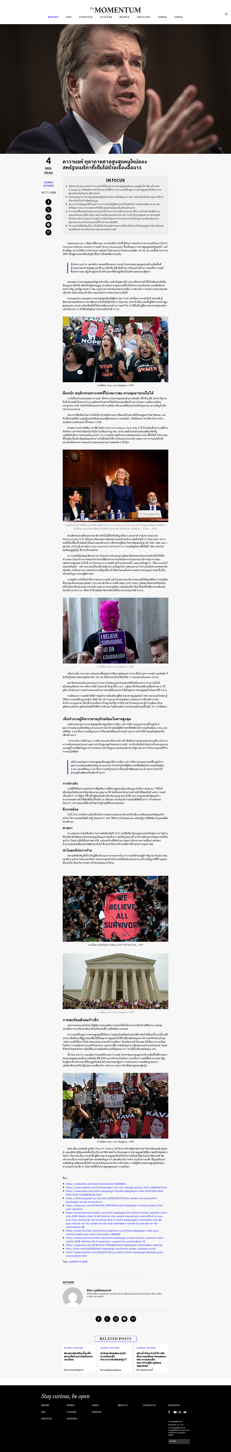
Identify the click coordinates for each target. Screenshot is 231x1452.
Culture (106, 17)
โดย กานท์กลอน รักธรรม (110, 1370)
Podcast (97, 1412)
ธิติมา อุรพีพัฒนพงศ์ (99, 1290)
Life (69, 17)
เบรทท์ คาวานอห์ (78, 1261)
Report (53, 17)
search (226, 14)
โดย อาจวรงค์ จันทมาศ (73, 1370)
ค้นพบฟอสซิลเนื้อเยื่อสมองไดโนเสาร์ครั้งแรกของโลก (78, 1356)
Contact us (149, 1405)
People (125, 17)
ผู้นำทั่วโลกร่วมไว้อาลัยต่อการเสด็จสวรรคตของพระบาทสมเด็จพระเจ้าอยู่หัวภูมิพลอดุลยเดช (151, 1359)
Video (178, 17)
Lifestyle (86, 17)
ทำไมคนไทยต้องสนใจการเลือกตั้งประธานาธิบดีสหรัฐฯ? (113, 1356)
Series (162, 17)
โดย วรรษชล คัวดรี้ (145, 1370)
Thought (144, 17)
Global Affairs (48, 184)
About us (123, 1405)
